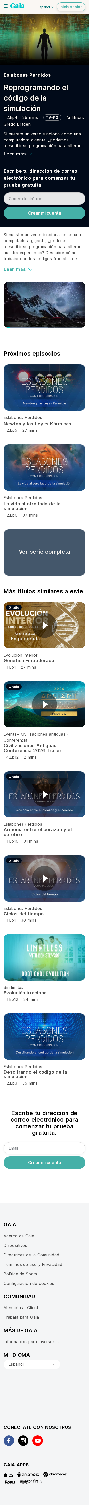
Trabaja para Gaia (21, 1317)
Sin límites (13, 987)
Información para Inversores (31, 1341)
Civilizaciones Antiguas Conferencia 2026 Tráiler (33, 748)
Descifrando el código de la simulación (35, 1074)
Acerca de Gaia (19, 1235)
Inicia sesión (71, 7)
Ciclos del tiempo (24, 913)
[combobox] (32, 1364)
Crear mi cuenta (44, 213)
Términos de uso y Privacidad (33, 1264)
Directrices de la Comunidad (31, 1254)
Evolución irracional (26, 992)
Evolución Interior (21, 655)
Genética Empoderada (29, 660)
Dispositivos (15, 1245)
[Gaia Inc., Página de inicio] (17, 6)
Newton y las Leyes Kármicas (37, 423)
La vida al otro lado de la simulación (32, 506)
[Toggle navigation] (6, 6)
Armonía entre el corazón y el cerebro (38, 832)
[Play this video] (44, 625)
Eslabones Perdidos (27, 75)
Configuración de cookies (29, 1283)
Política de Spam (20, 1273)
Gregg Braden (17, 124)
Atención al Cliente (22, 1307)
